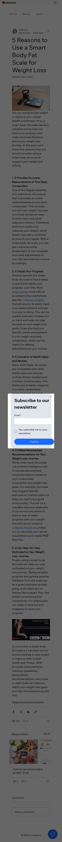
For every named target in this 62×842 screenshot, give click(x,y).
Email (17, 415)
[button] (51, 397)
